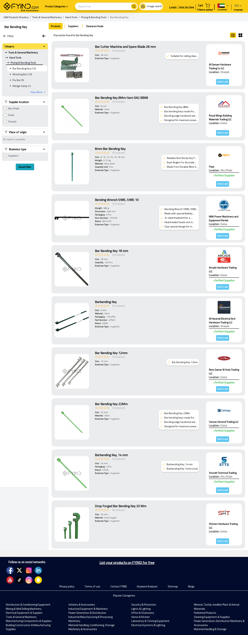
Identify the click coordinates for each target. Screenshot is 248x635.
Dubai (11, 115)
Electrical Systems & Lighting (148, 625)
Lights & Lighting (141, 609)
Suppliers (13, 155)
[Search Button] (134, 6)
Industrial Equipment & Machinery (88, 609)
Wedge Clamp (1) (22, 86)
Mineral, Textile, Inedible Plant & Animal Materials (216, 606)
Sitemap (173, 586)
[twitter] (19, 570)
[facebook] (10, 570)
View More (36, 92)
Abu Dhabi (13, 108)
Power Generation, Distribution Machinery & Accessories (219, 623)
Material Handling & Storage (210, 629)
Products (55, 26)
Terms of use (92, 586)
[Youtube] (10, 580)
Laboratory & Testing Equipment (150, 621)
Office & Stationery (142, 613)
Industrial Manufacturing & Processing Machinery (90, 619)
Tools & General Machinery (21, 617)
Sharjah (12, 121)
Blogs (191, 586)
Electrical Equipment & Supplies (24, 613)
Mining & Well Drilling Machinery (23, 609)
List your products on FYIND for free (127, 562)
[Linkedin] (38, 570)
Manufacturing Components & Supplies (29, 621)
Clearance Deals (94, 26)
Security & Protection (143, 604)
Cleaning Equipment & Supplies (212, 617)
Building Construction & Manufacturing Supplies (28, 627)
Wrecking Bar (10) (22, 74)
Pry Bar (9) (18, 80)
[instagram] (28, 570)
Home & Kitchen (140, 617)
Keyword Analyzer (147, 586)
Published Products (205, 613)
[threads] (28, 580)
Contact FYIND (118, 586)
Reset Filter (25, 167)
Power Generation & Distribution (87, 613)
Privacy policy (66, 586)
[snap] (38, 580)
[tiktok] (19, 580)
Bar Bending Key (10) (24, 68)
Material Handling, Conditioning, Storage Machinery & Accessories (91, 627)
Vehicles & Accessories (81, 604)
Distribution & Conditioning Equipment (28, 604)
